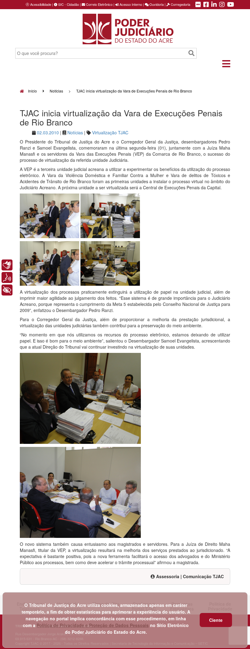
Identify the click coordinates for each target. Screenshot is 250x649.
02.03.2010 (48, 132)
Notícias (56, 90)
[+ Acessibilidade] (7, 290)
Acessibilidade (40, 4)
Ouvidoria (156, 4)
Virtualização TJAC (110, 132)
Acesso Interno (130, 4)
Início (32, 90)
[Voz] (7, 277)
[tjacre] (214, 5)
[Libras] (7, 264)
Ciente (216, 620)
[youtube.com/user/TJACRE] (231, 5)
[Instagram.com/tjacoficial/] (222, 5)
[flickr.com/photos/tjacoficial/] (198, 5)
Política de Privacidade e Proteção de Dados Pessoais (93, 625)
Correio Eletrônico (98, 4)
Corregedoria (180, 4)
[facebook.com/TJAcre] (206, 5)
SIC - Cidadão (68, 4)
